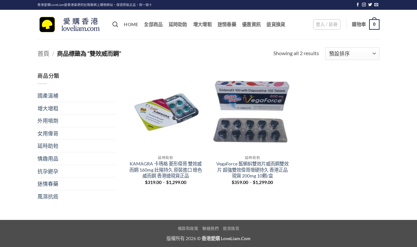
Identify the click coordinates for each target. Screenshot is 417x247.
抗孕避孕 (47, 171)
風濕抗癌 (47, 196)
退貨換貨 (275, 24)
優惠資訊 (251, 24)
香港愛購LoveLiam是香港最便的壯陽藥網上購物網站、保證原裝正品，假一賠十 (94, 5)
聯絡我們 (210, 228)
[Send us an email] (376, 5)
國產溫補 (47, 95)
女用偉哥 (47, 133)
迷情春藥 (227, 24)
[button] (326, 24)
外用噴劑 (47, 120)
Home (131, 24)
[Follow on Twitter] (370, 5)
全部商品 (153, 24)
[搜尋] (115, 24)
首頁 (43, 53)
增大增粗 (202, 24)
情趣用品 (47, 158)
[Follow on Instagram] (364, 5)
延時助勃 (178, 24)
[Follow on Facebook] (358, 5)
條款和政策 (188, 228)
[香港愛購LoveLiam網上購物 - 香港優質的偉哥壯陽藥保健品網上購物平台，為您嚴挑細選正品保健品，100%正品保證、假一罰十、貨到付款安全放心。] (70, 24)
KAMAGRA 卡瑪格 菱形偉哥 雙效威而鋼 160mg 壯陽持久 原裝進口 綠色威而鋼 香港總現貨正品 (165, 169)
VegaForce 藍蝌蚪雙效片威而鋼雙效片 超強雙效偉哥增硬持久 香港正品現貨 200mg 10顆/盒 (252, 169)
